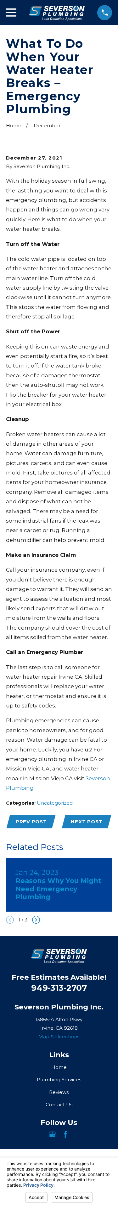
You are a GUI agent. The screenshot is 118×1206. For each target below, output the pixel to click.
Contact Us (59, 1105)
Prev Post (31, 822)
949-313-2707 (59, 988)
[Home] (57, 13)
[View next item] (36, 920)
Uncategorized (55, 803)
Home (59, 1067)
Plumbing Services (59, 1080)
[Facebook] (65, 1134)
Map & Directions (58, 1036)
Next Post (86, 822)
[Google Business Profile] (52, 1134)
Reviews (59, 1092)
